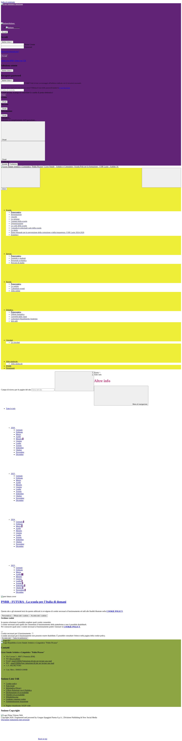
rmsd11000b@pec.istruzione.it (32, 663)
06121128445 (14, 659)
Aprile (18, 437)
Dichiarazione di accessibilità (17, 692)
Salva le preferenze (20, 638)
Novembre (20, 452)
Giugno (19, 441)
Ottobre (19, 450)
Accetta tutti (39, 616)
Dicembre (20, 454)
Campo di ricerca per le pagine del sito (16, 390)
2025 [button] (13, 474)
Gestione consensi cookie (16, 699)
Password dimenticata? (10, 52)
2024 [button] (13, 519)
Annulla (4, 164)
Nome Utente (29, 44)
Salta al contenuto (8, 2)
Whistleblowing (12, 697)
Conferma (13, 164)
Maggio (19, 439)
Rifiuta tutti (21, 616)
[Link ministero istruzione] (12, 4)
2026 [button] (13, 428)
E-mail (27, 83)
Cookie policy (11, 684)
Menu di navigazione (139, 404)
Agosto (19, 445)
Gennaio (19, 430)
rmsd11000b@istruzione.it (32, 661)
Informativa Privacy (13, 688)
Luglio (18, 443)
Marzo (18, 434)
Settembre (20, 448)
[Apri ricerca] (161, 178)
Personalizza (6, 616)
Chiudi (4, 102)
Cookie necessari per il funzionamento (16, 633)
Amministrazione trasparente (17, 701)
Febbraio (19, 432)
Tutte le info (10, 408)
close (4, 189)
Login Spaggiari (64, 88)
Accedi (4, 32)
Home (96, 372)
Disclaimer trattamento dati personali (15, 720)
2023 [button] (13, 565)
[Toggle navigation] (20, 178)
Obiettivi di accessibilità (15, 695)
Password (28, 47)
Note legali (10, 686)
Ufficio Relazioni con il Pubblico (19, 690)
